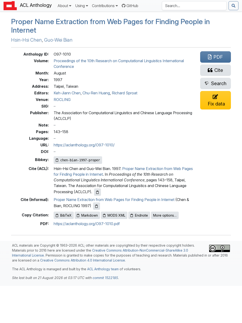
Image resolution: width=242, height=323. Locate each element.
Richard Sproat (124, 93)
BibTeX (66, 215)
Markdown (89, 215)
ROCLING (62, 99)
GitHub (132, 5)
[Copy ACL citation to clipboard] (97, 192)
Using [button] (80, 5)
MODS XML (116, 215)
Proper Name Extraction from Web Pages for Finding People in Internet (114, 199)
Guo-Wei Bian (58, 40)
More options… (165, 215)
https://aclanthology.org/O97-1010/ (84, 145)
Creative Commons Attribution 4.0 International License (82, 260)
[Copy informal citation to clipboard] (96, 206)
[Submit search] (233, 5)
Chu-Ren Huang (96, 93)
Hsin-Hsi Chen (26, 40)
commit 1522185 (105, 278)
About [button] (62, 5)
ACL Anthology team (103, 269)
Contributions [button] (103, 5)
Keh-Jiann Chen (67, 93)
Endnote (141, 215)
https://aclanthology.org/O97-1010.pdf (87, 223)
